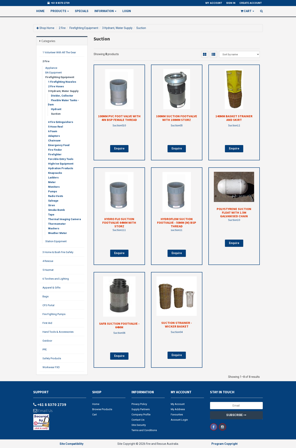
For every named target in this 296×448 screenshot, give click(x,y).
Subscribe (234, 415)
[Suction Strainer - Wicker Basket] (176, 296)
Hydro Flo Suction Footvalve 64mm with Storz (119, 222)
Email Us (45, 410)
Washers (53, 228)
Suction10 (234, 220)
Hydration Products (60, 168)
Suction (141, 28)
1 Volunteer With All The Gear (59, 52)
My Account (178, 404)
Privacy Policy (139, 404)
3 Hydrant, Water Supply (117, 28)
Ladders (53, 177)
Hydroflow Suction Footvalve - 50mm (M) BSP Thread (176, 222)
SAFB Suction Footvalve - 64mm (119, 325)
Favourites (177, 414)
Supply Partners (140, 409)
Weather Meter (57, 233)
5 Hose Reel (55, 126)
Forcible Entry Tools (60, 159)
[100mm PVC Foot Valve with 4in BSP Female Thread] (119, 89)
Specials (81, 11)
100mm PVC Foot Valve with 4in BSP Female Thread (119, 118)
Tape (51, 214)
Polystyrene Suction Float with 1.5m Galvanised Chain (234, 212)
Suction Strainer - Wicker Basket (176, 324)
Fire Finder (55, 149)
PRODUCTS (59, 11)
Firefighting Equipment (83, 28)
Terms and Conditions (144, 430)
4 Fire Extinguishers (60, 122)
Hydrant (56, 109)
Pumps (52, 191)
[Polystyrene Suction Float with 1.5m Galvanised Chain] (234, 187)
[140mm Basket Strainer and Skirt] (234, 89)
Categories (48, 41)
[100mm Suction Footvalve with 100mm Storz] (176, 89)
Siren (51, 205)
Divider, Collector (62, 95)
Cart (94, 414)
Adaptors (54, 135)
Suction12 (234, 125)
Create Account (250, 3)
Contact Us (137, 419)
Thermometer (57, 223)
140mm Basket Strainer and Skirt (234, 118)
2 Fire (62, 28)
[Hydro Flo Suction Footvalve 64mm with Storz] (119, 192)
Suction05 (177, 125)
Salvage (53, 200)
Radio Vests (55, 196)
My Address (178, 409)
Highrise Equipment (60, 163)
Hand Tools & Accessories (57, 331)
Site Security (138, 424)
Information (104, 11)
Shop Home (46, 28)
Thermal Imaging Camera (64, 219)
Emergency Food (58, 145)
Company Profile (140, 414)
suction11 (176, 230)
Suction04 (177, 332)
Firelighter (55, 154)
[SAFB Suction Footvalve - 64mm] (119, 296)
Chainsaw (54, 140)
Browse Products (102, 409)
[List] (213, 54)
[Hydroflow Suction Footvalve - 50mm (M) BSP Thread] (176, 192)
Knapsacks (55, 172)
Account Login (179, 419)
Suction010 (119, 125)
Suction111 (119, 230)
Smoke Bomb (56, 209)
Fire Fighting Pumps (53, 314)
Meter (52, 182)
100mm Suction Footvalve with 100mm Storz (176, 118)
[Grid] (204, 54)
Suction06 (119, 333)
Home (40, 11)
